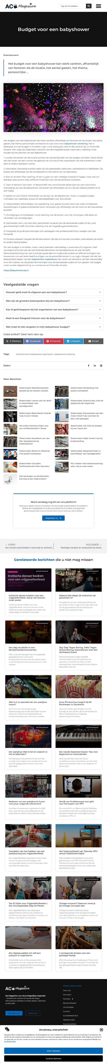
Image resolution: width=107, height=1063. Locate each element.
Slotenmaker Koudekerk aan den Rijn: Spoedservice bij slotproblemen (34, 441)
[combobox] (72, 6)
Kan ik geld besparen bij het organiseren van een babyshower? (53, 309)
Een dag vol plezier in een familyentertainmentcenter (23, 648)
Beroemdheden (69, 1003)
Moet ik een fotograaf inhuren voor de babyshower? (53, 318)
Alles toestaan (53, 1051)
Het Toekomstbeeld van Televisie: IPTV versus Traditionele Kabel (78, 852)
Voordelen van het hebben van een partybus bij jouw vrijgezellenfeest (27, 852)
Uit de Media (68, 1007)
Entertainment (11, 55)
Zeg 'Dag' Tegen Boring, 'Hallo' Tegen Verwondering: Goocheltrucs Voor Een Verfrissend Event (78, 649)
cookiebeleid (10, 1042)
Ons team (67, 995)
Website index (69, 1020)
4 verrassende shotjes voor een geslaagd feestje (74, 954)
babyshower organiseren (44, 259)
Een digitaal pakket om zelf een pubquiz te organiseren (25, 954)
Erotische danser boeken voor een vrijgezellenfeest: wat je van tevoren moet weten (27, 598)
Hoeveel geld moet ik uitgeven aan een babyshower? (53, 292)
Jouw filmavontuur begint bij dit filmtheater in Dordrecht (75, 703)
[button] (101, 1029)
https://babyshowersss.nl (16, 270)
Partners (66, 999)
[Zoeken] (89, 6)
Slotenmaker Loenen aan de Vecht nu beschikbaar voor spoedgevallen (35, 403)
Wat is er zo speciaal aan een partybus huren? (28, 703)
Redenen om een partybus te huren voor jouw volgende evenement (27, 802)
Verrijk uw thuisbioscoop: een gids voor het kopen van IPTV (76, 802)
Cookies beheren (53, 1058)
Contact (66, 1011)
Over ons (67, 990)
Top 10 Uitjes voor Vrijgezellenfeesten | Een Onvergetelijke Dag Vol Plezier (28, 904)
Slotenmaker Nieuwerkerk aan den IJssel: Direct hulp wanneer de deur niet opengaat (87, 416)
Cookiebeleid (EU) (70, 1016)
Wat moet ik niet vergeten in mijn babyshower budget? (53, 327)
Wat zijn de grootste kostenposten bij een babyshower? (53, 301)
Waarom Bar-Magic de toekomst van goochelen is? (77, 596)
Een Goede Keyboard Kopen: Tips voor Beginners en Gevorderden (78, 753)
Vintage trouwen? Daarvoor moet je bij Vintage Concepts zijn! (77, 904)
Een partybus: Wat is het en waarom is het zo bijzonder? (28, 753)
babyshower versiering (76, 143)
